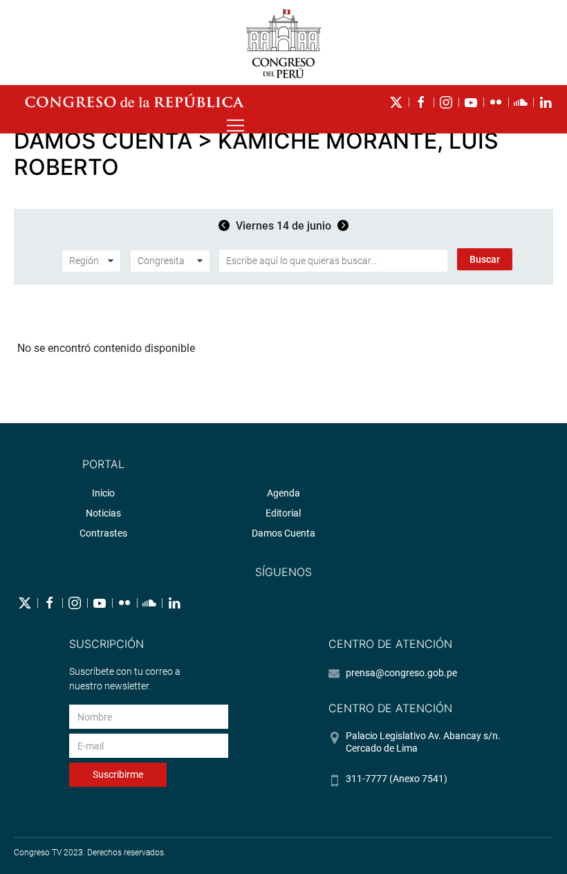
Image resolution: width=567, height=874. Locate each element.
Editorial (283, 513)
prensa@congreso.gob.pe (401, 672)
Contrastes (103, 533)
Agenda (283, 493)
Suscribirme (118, 774)
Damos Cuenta (283, 533)
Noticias (103, 513)
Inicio (103, 493)
